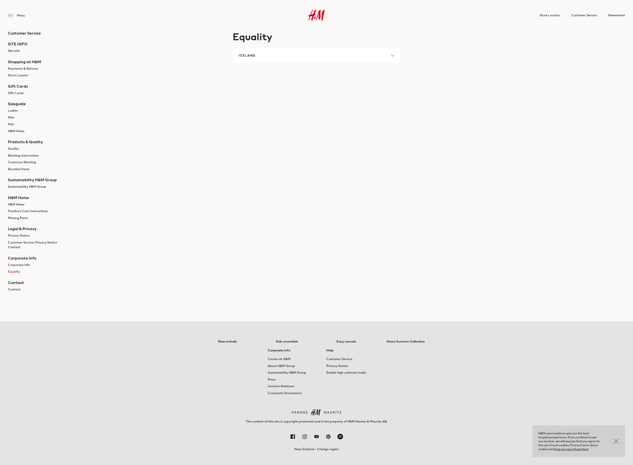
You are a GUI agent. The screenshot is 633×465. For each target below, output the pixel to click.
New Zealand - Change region (316, 449)
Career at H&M (279, 359)
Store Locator (18, 75)
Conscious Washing (22, 162)
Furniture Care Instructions (28, 211)
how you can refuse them (571, 449)
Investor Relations (281, 386)
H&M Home (16, 131)
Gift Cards (16, 93)
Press (272, 379)
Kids (11, 124)
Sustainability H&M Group (27, 186)
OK (616, 441)
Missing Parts (18, 218)
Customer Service (339, 359)
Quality (13, 148)
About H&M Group (281, 366)
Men (11, 117)
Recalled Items (19, 169)
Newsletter (616, 15)
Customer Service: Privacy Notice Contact (32, 245)
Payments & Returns (23, 68)
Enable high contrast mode (346, 372)
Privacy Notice (19, 235)
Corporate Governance (285, 393)
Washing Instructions (23, 155)
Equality (14, 271)
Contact (14, 289)
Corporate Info (19, 265)
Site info (14, 50)
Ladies (13, 110)
